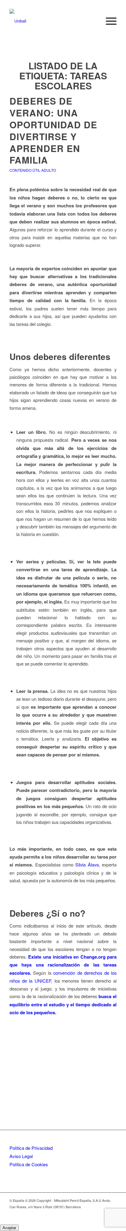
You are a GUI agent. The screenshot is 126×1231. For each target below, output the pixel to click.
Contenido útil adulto (32, 170)
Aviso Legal (21, 1156)
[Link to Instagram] (102, 1213)
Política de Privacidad (31, 1148)
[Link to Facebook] (112, 1213)
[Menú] (108, 21)
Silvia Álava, (87, 864)
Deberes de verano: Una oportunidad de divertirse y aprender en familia (53, 130)
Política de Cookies (28, 1164)
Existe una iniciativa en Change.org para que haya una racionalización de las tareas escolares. (63, 964)
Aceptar (9, 1228)
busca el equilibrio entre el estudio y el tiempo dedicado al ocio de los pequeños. (63, 1004)
